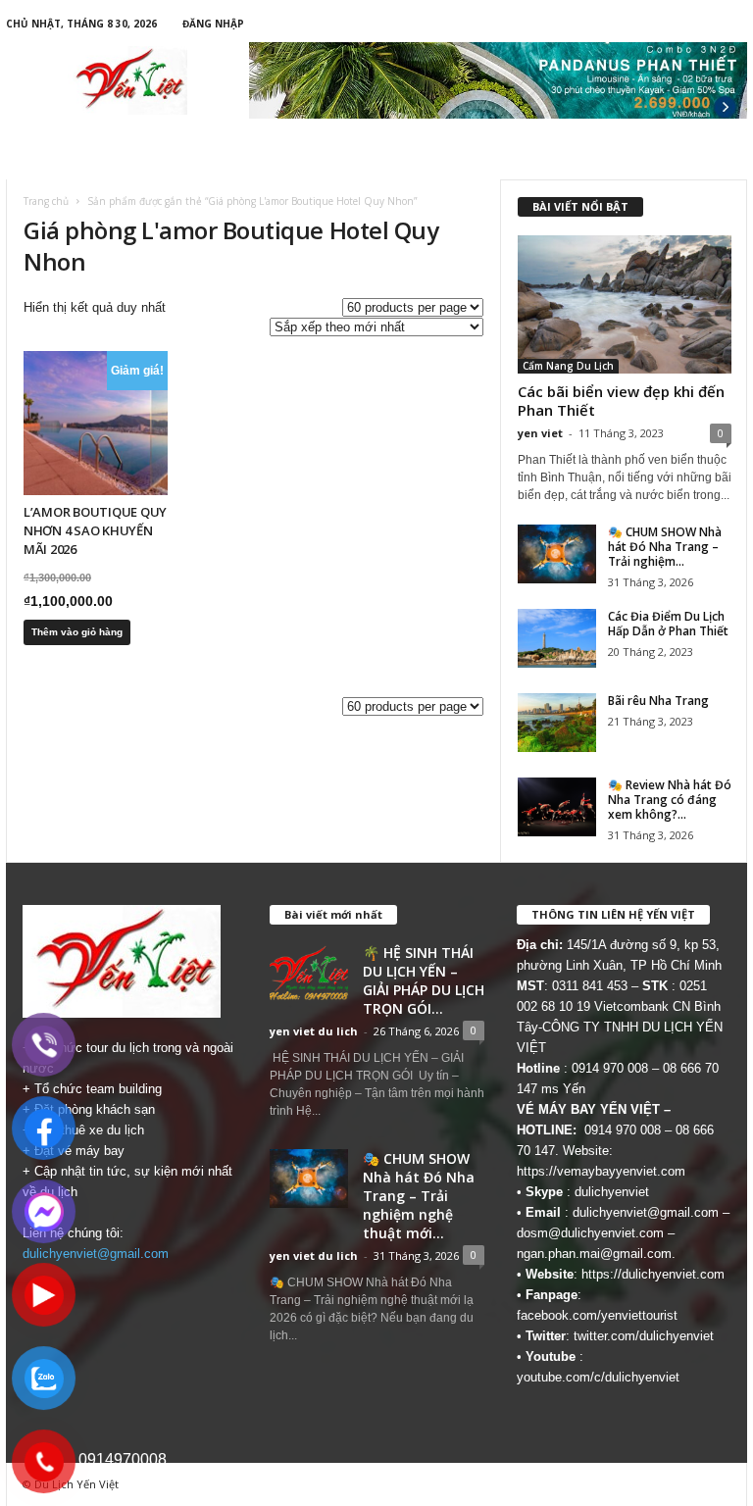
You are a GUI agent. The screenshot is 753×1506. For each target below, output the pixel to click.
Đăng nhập (213, 23)
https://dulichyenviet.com (653, 1274)
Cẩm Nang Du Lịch (568, 366)
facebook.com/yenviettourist (597, 1315)
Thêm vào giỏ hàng (77, 632)
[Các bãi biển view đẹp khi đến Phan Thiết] (624, 304)
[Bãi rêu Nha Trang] (557, 722)
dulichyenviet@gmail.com (96, 1253)
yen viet (540, 433)
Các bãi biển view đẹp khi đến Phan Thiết (621, 400)
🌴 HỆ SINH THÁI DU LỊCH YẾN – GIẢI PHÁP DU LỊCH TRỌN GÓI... (423, 980)
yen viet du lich (314, 1031)
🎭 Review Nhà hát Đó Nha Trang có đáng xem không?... (669, 800)
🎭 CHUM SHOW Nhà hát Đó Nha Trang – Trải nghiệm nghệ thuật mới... (419, 1195)
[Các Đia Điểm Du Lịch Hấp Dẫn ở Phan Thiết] (557, 638)
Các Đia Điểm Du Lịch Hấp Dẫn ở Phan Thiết (668, 623)
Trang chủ (46, 201)
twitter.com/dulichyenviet (644, 1336)
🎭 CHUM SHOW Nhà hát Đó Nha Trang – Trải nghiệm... (665, 547)
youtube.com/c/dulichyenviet (598, 1377)
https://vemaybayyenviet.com (601, 1171)
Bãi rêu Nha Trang (658, 700)
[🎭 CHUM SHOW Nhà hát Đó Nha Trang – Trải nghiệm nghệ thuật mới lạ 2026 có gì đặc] (557, 554)
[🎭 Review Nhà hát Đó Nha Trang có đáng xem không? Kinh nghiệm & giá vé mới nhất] (557, 807)
